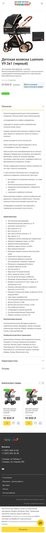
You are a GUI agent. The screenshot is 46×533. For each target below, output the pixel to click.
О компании (7, 477)
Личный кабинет (8, 493)
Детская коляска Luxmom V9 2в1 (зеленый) (31, 411)
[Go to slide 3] (4, 53)
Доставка (6, 485)
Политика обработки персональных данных (30, 499)
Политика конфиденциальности (34, 503)
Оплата (5, 489)
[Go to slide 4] (6, 53)
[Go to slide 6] (9, 53)
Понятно (23, 529)
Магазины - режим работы (12, 481)
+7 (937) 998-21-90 (10, 450)
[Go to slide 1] (1, 53)
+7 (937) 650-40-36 (10, 453)
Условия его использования (22, 516)
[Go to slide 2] (2, 53)
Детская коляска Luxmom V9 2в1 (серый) (9, 411)
